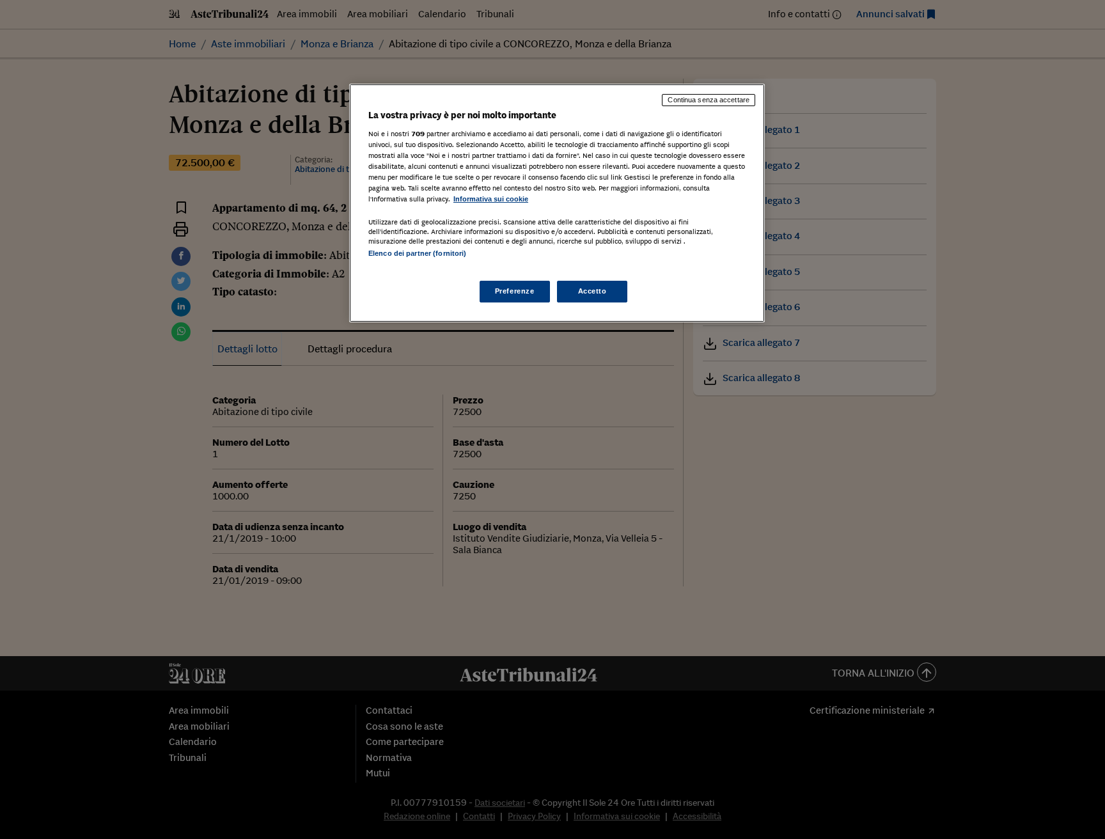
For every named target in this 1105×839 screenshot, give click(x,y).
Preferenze (515, 291)
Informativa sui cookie (490, 199)
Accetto (592, 291)
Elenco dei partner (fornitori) (417, 253)
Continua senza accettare (708, 100)
